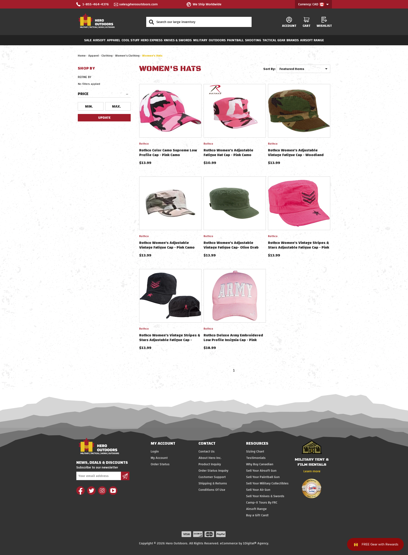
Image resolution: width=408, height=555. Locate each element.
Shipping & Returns (212, 483)
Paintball (235, 40)
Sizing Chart (255, 451)
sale (88, 40)
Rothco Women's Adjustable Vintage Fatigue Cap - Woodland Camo (296, 155)
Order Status (160, 464)
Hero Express (152, 40)
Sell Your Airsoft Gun (261, 470)
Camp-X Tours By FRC (261, 502)
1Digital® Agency (255, 543)
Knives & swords (178, 40)
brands (292, 40)
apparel (113, 40)
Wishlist (324, 26)
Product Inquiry (209, 464)
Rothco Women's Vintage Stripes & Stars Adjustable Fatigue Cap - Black (169, 340)
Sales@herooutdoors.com (138, 4)
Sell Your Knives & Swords (265, 496)
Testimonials (256, 458)
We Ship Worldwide (207, 4)
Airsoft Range (312, 40)
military (200, 40)
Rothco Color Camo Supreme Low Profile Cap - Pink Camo (168, 152)
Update (104, 117)
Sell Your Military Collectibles (267, 483)
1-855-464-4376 (96, 4)
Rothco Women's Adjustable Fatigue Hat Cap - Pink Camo (228, 152)
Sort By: (269, 69)
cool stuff (130, 40)
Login (155, 451)
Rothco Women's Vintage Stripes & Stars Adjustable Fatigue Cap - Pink (298, 245)
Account (289, 26)
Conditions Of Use (211, 490)
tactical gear (273, 40)
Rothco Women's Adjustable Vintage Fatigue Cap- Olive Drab (231, 245)
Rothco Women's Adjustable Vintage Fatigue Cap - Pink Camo (167, 245)
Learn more (311, 471)
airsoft (99, 40)
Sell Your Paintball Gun (263, 477)
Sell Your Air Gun (258, 490)
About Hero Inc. (209, 458)
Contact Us (206, 451)
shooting (253, 40)
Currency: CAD (308, 4)
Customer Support (212, 477)
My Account (159, 458)
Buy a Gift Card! (257, 515)
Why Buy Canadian (259, 464)
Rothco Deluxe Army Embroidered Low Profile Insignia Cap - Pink (233, 337)
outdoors (217, 40)
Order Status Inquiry (213, 470)
